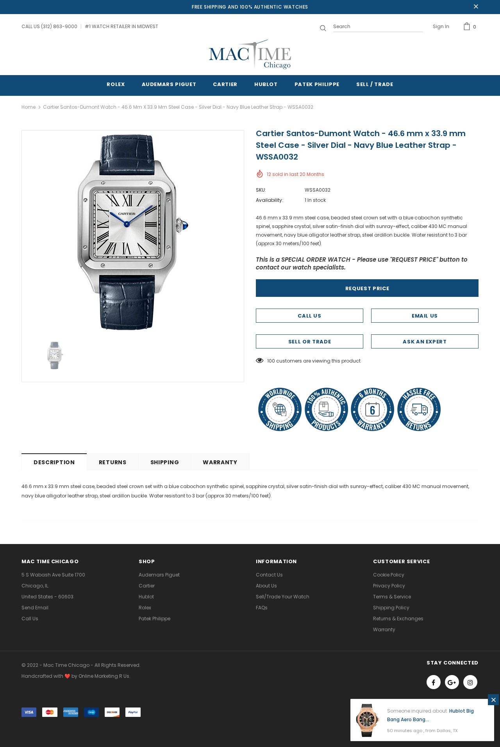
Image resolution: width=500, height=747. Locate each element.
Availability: (269, 200)
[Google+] (452, 682)
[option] (133, 232)
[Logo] (250, 54)
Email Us (425, 316)
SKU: (261, 190)
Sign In (441, 26)
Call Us (309, 316)
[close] (476, 7)
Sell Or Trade (309, 341)
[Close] (493, 699)
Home (28, 107)
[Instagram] (470, 682)
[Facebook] (434, 682)
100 (271, 360)
